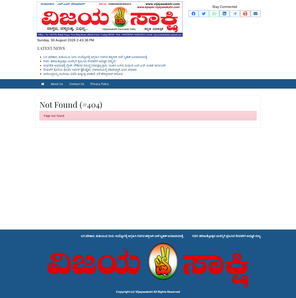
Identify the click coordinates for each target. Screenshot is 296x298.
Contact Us (76, 84)
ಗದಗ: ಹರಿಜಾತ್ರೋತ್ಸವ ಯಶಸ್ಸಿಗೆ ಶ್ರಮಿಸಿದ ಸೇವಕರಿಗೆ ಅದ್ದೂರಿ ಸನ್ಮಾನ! (79, 61)
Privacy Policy (99, 84)
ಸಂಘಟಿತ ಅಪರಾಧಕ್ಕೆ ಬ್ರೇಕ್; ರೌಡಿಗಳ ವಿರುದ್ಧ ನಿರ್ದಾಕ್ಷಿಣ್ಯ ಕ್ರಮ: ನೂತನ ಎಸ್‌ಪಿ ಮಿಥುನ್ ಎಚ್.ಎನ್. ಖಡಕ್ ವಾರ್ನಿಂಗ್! (104, 65)
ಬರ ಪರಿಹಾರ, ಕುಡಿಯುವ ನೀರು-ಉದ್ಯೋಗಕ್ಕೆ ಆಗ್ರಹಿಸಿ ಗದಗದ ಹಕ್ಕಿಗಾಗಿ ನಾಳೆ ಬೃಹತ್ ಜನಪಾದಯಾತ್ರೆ (95, 57)
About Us (57, 84)
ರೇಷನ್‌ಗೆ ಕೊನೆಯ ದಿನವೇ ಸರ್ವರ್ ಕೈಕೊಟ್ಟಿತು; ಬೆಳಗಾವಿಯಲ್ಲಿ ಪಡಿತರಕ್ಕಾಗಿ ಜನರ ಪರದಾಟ (90, 69)
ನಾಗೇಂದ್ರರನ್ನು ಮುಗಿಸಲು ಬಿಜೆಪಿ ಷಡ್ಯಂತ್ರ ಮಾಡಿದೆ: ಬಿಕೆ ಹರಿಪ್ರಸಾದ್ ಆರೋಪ (83, 74)
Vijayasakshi (144, 291)
